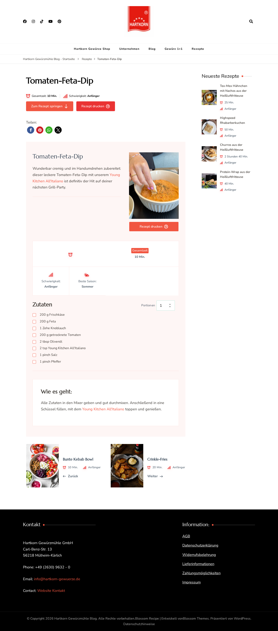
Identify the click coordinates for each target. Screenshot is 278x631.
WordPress (242, 618)
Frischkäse (52, 314)
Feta (48, 321)
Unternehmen (129, 49)
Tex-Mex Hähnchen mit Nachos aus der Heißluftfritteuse (233, 91)
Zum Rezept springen (46, 106)
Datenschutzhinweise (139, 624)
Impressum (191, 582)
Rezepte (198, 49)
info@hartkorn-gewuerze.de (57, 579)
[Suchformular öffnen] (251, 21)
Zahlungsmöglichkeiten (201, 573)
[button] (30, 130)
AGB (186, 536)
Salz (48, 355)
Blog (152, 49)
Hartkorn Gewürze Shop (92, 49)
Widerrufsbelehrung (199, 554)
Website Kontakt (51, 590)
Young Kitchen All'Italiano (63, 348)
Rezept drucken (92, 106)
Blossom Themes (196, 618)
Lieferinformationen (198, 563)
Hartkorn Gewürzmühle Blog (75, 618)
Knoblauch (53, 328)
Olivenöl (51, 341)
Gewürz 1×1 (174, 49)
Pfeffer (50, 361)
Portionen (148, 305)
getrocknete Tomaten (60, 335)
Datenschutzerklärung (200, 545)
